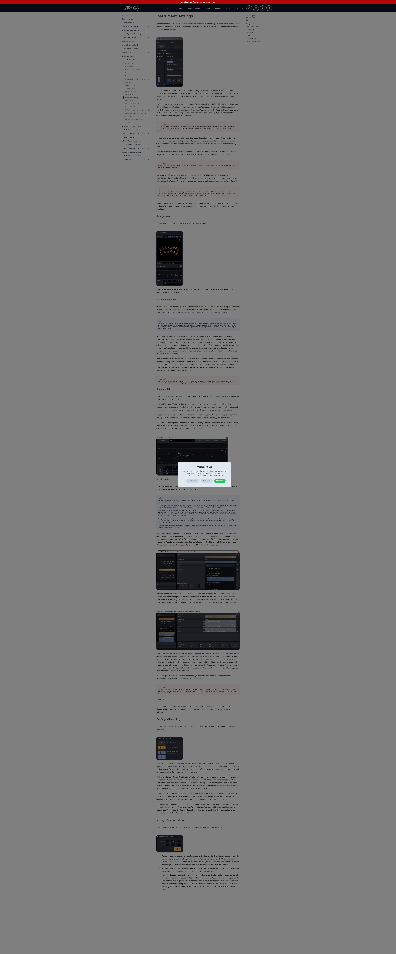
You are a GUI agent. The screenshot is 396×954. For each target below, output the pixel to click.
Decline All (207, 481)
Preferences (193, 481)
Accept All (220, 481)
